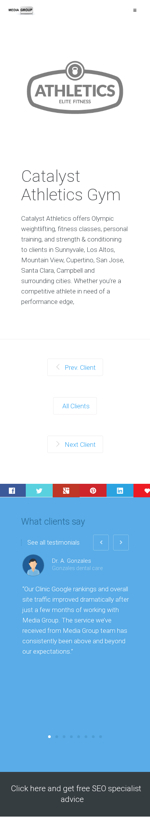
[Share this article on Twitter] (39, 490)
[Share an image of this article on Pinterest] (93, 490)
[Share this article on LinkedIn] (120, 490)
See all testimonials (53, 543)
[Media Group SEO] (22, 10)
